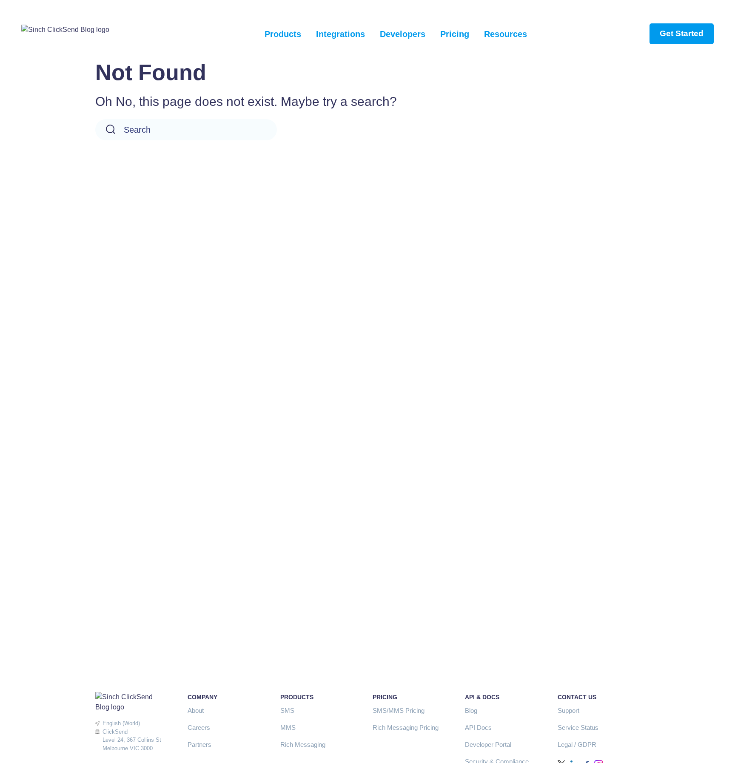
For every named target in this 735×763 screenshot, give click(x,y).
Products (283, 34)
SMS (287, 710)
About (196, 710)
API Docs (478, 727)
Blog (471, 710)
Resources (505, 34)
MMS (288, 727)
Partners (199, 744)
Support (568, 710)
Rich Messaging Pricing (406, 727)
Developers (402, 34)
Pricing (454, 34)
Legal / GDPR (577, 744)
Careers (199, 727)
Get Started (682, 33)
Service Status (578, 727)
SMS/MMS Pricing (398, 710)
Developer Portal (488, 744)
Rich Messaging (302, 744)
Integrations (340, 34)
